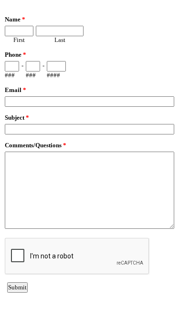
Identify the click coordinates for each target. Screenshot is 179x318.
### (10, 75)
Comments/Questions (35, 145)
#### (53, 75)
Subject (17, 117)
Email (15, 89)
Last (59, 39)
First (19, 39)
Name (15, 19)
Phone (15, 54)
